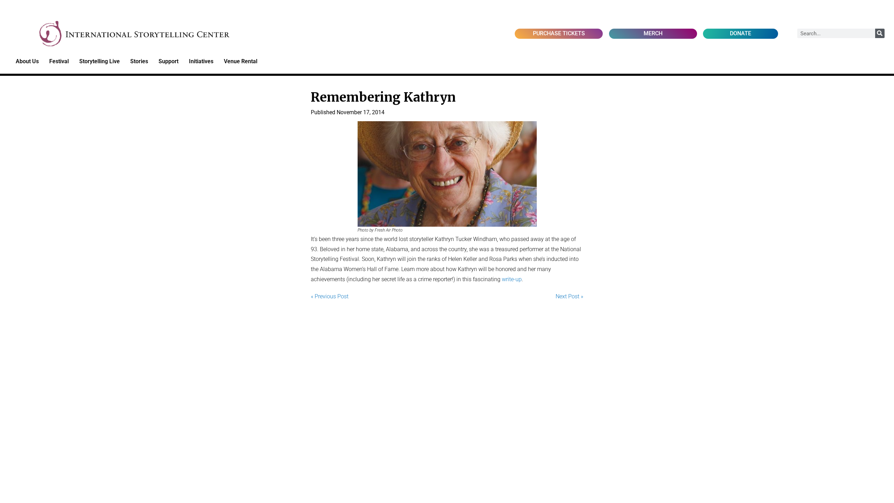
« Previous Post (330, 296)
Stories (139, 61)
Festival (59, 61)
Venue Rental (240, 61)
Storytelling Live (99, 61)
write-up (512, 279)
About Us (27, 61)
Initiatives (201, 61)
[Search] (880, 33)
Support (168, 61)
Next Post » (569, 296)
